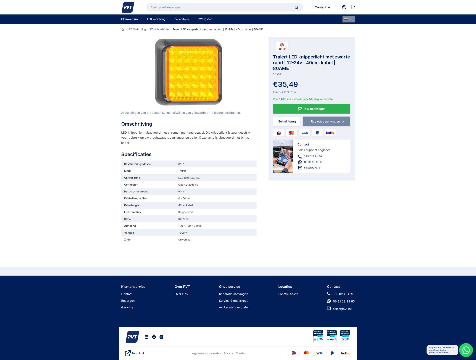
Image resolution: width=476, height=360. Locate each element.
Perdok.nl (138, 353)
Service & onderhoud (233, 300)
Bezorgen (128, 300)
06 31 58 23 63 (313, 161)
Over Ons (181, 294)
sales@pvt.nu (312, 167)
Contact (127, 294)
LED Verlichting (137, 29)
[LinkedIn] (146, 336)
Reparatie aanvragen (233, 294)
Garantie (127, 307)
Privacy (228, 353)
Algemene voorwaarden (206, 353)
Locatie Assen (288, 294)
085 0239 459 (313, 156)
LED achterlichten (159, 29)
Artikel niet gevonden (234, 307)
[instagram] (161, 336)
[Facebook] (154, 336)
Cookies (241, 353)
